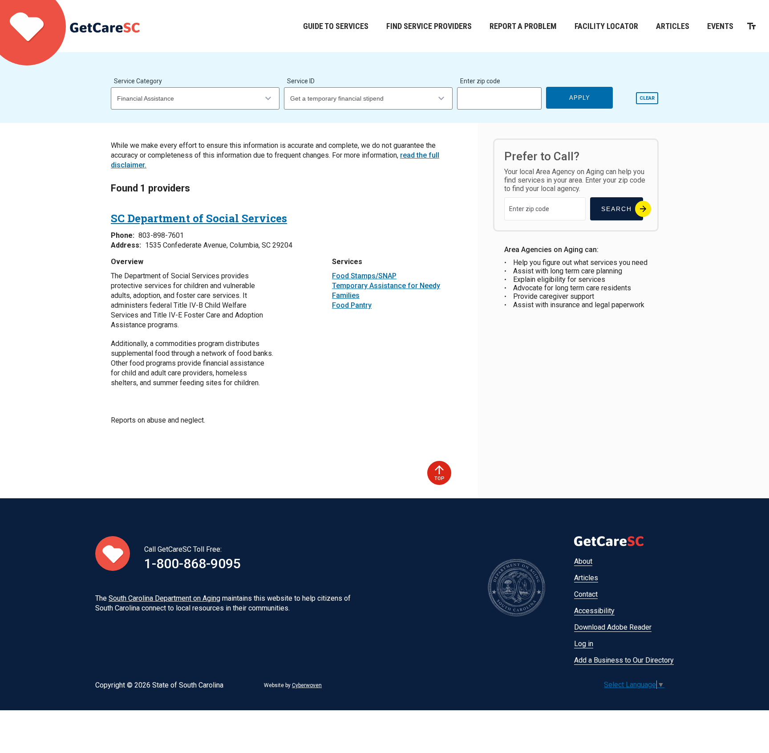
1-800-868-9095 (192, 563)
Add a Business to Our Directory (624, 660)
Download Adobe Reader (613, 627)
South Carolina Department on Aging (164, 598)
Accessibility (594, 610)
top (439, 478)
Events (720, 26)
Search (616, 208)
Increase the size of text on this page (751, 26)
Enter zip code (480, 81)
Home (70, 26)
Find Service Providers (429, 26)
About (583, 561)
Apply (579, 97)
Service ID (301, 81)
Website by (293, 685)
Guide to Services (335, 26)
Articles (672, 26)
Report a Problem (523, 26)
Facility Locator (606, 26)
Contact (586, 594)
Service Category (138, 81)
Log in (583, 643)
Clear (647, 98)
